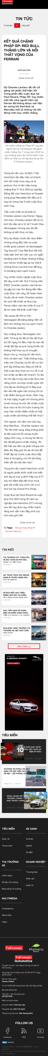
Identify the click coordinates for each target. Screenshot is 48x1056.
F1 (17, 25)
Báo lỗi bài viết (27, 78)
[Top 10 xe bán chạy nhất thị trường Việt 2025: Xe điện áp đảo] (12, 751)
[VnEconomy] (14, 948)
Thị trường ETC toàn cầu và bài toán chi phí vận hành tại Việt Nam (16, 558)
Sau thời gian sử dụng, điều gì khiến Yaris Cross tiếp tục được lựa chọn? (16, 611)
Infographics (7, 908)
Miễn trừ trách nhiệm (10, 1000)
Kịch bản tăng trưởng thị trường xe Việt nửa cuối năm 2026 (16, 629)
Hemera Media (8, 981)
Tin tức (24, 18)
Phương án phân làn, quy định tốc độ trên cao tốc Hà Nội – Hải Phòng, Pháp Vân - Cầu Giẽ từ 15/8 (18, 771)
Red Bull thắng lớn (13, 531)
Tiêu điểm (9, 735)
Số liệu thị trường (10, 882)
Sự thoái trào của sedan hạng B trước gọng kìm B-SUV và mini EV (16, 576)
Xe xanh (31, 828)
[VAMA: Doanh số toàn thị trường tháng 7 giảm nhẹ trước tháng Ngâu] (35, 800)
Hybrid (29, 845)
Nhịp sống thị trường (11, 888)
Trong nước (28, 759)
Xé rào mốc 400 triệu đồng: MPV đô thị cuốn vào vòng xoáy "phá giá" (15, 594)
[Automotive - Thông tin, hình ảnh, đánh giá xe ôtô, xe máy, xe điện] (7, 2)
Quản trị (29, 885)
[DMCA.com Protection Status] (8, 1042)
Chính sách (7, 875)
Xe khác (29, 839)
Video (4, 922)
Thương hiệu (32, 872)
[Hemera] (36, 948)
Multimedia (9, 898)
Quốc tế (5, 839)
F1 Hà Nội (8, 25)
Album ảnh (7, 915)
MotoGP (26, 25)
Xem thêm (22, 646)
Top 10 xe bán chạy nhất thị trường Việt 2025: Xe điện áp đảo (28, 749)
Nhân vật (30, 878)
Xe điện (29, 852)
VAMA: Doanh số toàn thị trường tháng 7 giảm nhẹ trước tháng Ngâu (19, 798)
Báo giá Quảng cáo (9, 990)
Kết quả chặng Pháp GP (25, 528)
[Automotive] (24, 958)
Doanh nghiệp (35, 861)
